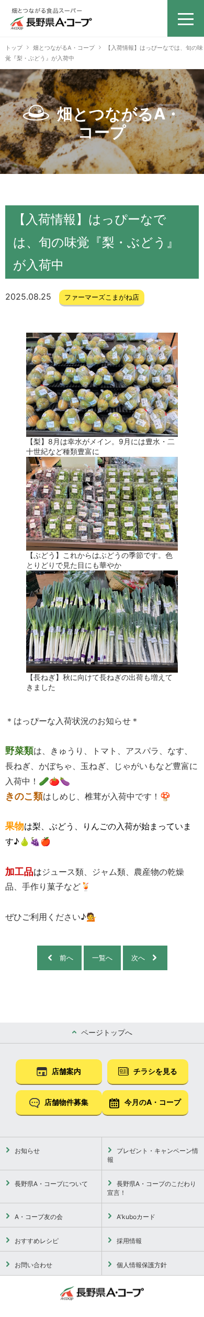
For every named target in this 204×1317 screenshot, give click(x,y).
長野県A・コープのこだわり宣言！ (151, 1188)
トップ (13, 47)
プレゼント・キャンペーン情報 (152, 1155)
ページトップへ (105, 1032)
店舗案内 (65, 1071)
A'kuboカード (135, 1217)
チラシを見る (154, 1071)
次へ (138, 957)
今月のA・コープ (152, 1102)
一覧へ (102, 957)
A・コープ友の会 (38, 1217)
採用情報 (128, 1241)
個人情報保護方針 (141, 1265)
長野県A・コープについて (50, 1184)
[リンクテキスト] (51, 19)
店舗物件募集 (65, 1102)
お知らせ (26, 1151)
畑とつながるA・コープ (64, 47)
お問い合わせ (32, 1265)
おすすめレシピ (36, 1241)
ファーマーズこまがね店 (101, 297)
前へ (66, 957)
